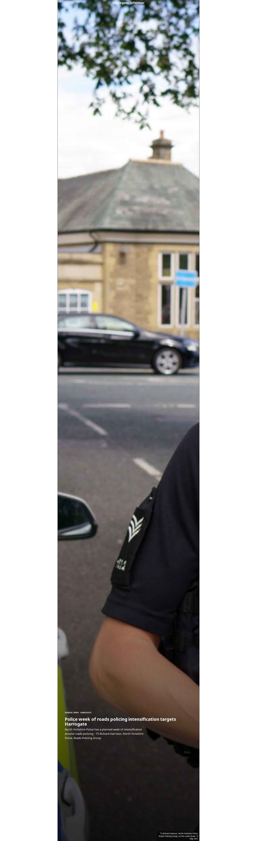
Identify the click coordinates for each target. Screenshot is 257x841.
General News (72, 712)
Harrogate (85, 712)
